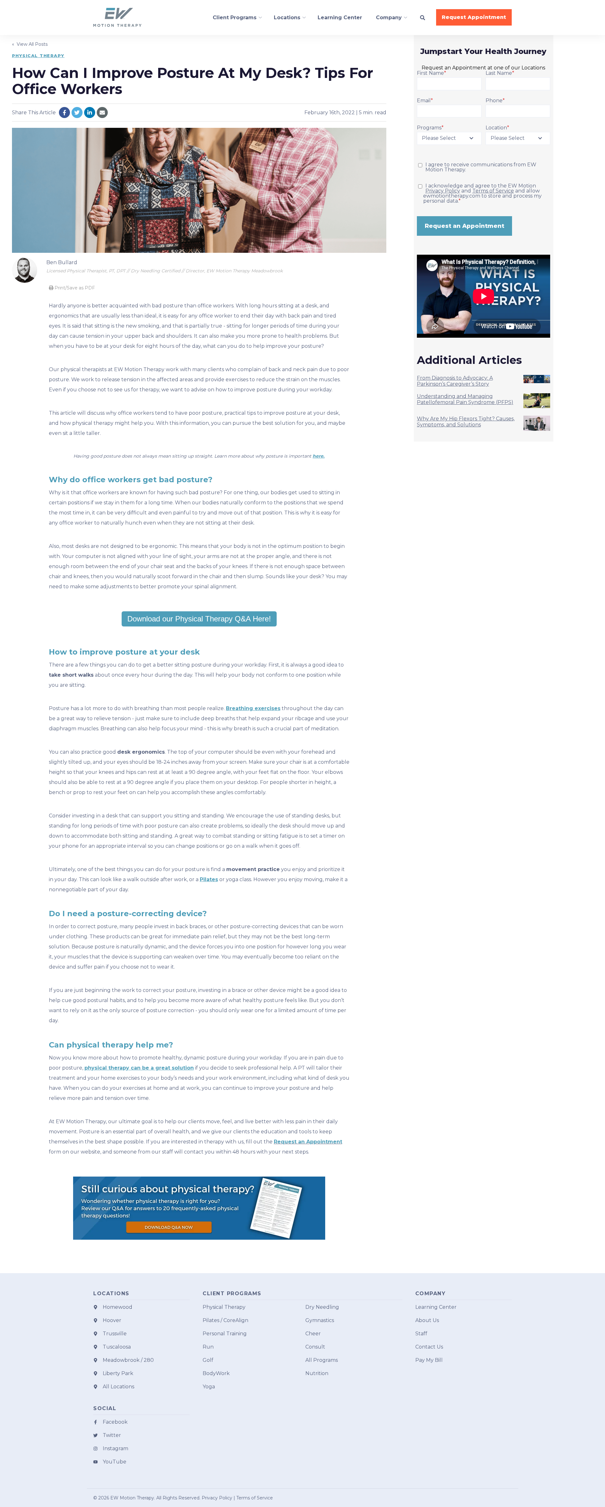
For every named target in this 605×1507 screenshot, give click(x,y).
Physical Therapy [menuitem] (224, 1307)
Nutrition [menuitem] (316, 1373)
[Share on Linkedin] (89, 112)
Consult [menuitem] (315, 1347)
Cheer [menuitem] (313, 1334)
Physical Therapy (38, 55)
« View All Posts (30, 44)
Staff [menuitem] (421, 1334)
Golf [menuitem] (208, 1360)
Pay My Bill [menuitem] (429, 1360)
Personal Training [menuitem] (225, 1334)
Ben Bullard (61, 262)
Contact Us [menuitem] (429, 1347)
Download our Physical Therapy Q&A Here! (199, 618)
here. (319, 456)
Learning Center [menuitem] (436, 1307)
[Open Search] (422, 18)
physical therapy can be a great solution (139, 1068)
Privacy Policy (442, 191)
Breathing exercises (253, 708)
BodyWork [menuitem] (216, 1373)
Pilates (209, 879)
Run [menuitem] (208, 1347)
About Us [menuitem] (427, 1320)
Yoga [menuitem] (209, 1387)
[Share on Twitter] (77, 112)
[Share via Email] (102, 112)
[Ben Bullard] (24, 270)
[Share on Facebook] (64, 112)
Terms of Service (493, 191)
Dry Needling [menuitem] (322, 1307)
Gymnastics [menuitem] (319, 1320)
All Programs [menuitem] (321, 1360)
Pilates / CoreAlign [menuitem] (225, 1320)
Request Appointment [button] (474, 17)
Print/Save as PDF (74, 288)
